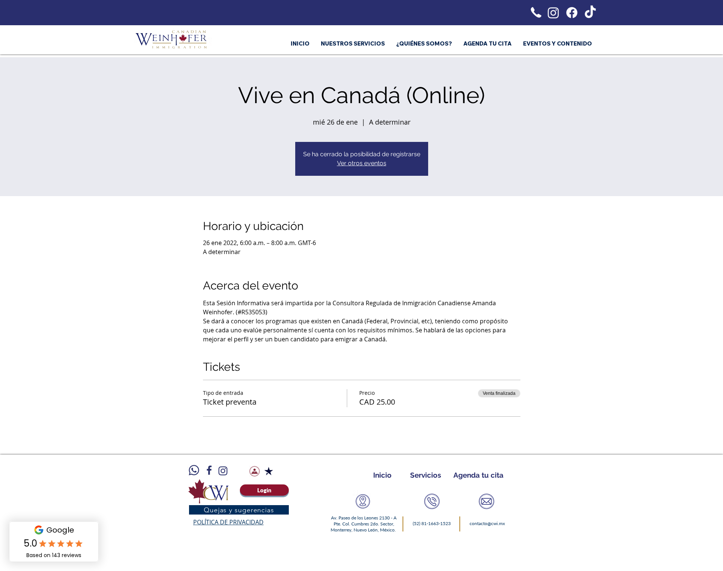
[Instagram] (553, 12)
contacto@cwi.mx (487, 523)
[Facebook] (571, 12)
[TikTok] (590, 12)
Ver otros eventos (361, 163)
